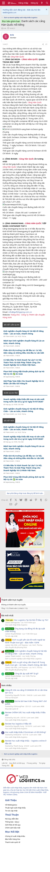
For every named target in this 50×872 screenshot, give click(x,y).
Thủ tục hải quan (11, 697)
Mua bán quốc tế (11, 709)
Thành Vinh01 (10, 336)
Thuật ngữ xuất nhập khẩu (15, 808)
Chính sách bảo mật (12, 828)
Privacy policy (32, 763)
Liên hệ (4, 763)
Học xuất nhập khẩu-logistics (16, 625)
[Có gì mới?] (41, 3)
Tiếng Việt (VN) (9, 759)
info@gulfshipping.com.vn (20, 312)
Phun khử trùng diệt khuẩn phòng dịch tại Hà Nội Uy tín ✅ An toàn (23, 372)
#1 (46, 44)
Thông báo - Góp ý (12, 822)
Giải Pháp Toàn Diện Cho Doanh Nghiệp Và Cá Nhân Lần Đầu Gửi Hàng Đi (23, 382)
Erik (4, 28)
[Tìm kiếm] (46, 3)
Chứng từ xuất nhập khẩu (15, 836)
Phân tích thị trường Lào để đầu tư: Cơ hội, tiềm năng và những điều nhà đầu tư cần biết (23, 351)
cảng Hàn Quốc (17, 56)
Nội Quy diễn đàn (11, 819)
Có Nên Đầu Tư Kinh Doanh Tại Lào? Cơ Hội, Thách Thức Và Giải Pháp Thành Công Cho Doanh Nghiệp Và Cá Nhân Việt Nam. (22, 362)
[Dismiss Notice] (46, 9)
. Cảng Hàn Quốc (34, 102)
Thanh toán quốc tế (12, 842)
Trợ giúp (42, 763)
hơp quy (8, 404)
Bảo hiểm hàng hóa (12, 839)
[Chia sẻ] (43, 44)
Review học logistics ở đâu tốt (18, 723)
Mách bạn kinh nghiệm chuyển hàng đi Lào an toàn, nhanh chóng (23, 341)
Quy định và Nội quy (17, 763)
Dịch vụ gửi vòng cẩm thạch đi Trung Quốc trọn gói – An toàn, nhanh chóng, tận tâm (26, 663)
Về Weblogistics (11, 805)
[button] (4, 3)
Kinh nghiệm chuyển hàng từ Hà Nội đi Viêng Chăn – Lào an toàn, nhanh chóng (23, 332)
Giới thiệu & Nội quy (13, 825)
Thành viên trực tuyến (12, 599)
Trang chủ (5, 765)
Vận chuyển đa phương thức (16, 647)
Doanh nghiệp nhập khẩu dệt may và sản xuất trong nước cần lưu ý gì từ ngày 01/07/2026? (23, 400)
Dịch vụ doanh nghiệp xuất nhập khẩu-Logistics (23, 658)
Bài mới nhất (7, 615)
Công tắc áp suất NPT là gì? (22, 673)
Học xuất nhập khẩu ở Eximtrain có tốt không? (25, 732)
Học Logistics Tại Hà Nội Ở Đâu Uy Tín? (27, 620)
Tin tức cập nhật (11, 636)
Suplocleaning (10, 377)
